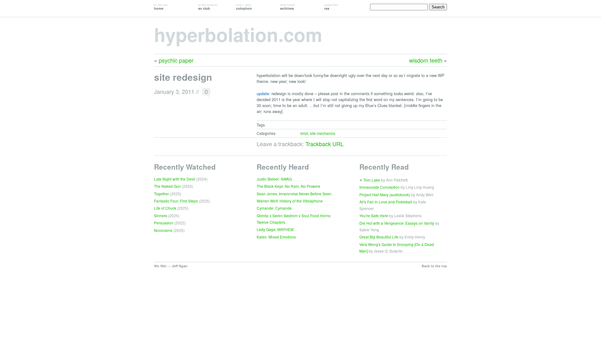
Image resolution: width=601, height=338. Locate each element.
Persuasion (163, 222)
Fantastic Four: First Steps (176, 200)
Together (161, 193)
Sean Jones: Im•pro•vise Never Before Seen (294, 193)
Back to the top (434, 266)
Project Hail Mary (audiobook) (384, 194)
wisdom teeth (425, 60)
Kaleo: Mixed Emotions (276, 236)
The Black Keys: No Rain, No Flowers (288, 186)
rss (331, 7)
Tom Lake (371, 179)
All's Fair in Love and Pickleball (385, 201)
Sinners (160, 215)
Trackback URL (325, 144)
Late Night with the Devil (174, 179)
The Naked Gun (167, 186)
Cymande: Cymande (274, 208)
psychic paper (176, 60)
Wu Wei (160, 266)
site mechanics (322, 133)
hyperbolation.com (238, 34)
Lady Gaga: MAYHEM (275, 229)
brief (304, 133)
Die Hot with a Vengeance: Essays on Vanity (396, 223)
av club (207, 7)
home (161, 7)
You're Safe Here (373, 215)
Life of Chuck (165, 208)
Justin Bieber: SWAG (274, 179)
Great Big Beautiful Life (378, 236)
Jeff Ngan (179, 266)
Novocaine (163, 230)
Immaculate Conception (379, 187)
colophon (244, 7)
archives (287, 7)
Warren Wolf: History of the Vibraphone (290, 200)
